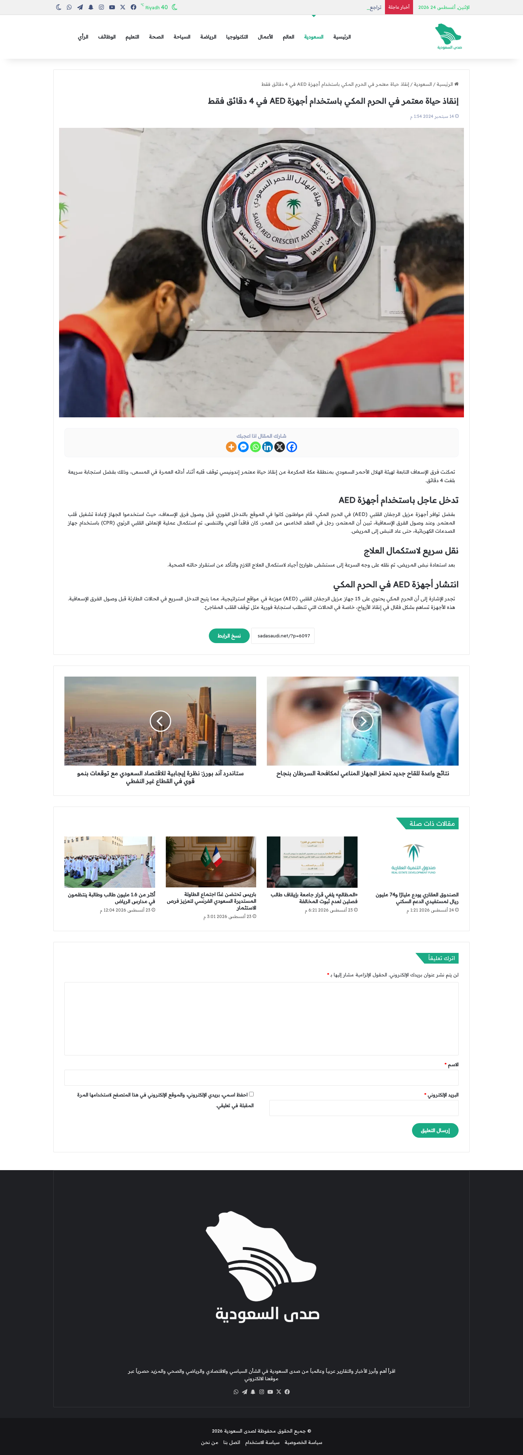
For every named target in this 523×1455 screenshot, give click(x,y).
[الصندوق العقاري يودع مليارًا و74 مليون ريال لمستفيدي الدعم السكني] (413, 862)
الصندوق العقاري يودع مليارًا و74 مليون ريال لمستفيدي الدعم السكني (417, 897)
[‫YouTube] (270, 1392)
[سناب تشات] (253, 1392)
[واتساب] (236, 1392)
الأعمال (265, 36)
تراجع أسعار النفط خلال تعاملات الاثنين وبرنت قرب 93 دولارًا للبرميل (313, 7)
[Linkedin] (267, 447)
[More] (231, 447)
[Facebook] (291, 447)
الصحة (156, 36)
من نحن (209, 1442)
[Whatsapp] (255, 447)
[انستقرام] (261, 1392)
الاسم (452, 1064)
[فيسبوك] (287, 1392)
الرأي (83, 36)
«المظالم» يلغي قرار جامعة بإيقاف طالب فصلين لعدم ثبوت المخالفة (314, 897)
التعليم (132, 36)
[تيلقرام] (244, 1392)
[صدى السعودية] (448, 37)
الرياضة (208, 36)
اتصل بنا (231, 1442)
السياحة (182, 36)
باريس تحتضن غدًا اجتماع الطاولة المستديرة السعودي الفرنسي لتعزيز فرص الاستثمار (211, 901)
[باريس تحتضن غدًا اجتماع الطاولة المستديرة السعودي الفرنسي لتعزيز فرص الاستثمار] (211, 861)
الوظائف (107, 36)
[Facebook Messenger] (243, 447)
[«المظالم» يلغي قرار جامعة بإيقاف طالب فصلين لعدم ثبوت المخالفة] (312, 862)
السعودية (313, 36)
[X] (279, 447)
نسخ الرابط (229, 635)
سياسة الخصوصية (303, 1442)
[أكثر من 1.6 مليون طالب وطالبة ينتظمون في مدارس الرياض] (109, 862)
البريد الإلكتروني (441, 1094)
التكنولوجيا (237, 36)
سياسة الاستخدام (262, 1442)
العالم (288, 36)
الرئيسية (342, 36)
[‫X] (278, 1392)
